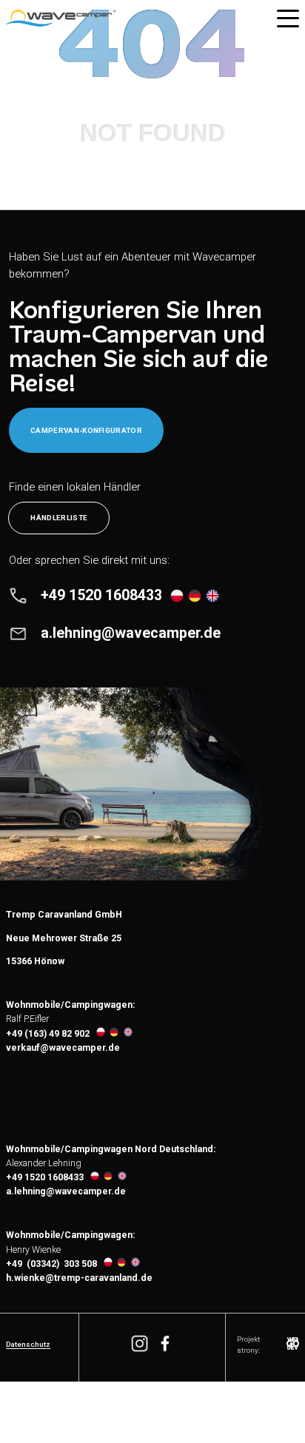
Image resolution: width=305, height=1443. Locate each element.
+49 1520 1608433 (45, 1177)
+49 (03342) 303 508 (51, 1264)
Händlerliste (58, 518)
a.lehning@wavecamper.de (66, 1191)
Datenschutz (28, 1344)
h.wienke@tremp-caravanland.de (79, 1278)
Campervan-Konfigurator (86, 430)
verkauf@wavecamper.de (63, 1048)
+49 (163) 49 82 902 (48, 1034)
